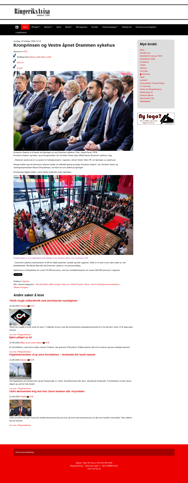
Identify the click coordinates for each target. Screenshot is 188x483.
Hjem (142, 50)
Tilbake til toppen (20, 287)
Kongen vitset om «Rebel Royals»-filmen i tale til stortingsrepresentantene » (87, 284)
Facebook (144, 62)
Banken (47, 27)
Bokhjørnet (127, 27)
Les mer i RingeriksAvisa (20, 334)
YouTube (144, 71)
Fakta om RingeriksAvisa (151, 89)
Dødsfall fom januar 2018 (151, 56)
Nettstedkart (145, 101)
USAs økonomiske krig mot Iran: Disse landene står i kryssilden (47, 391)
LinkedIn (143, 80)
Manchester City (147, 98)
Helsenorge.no (146, 92)
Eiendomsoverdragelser (146, 27)
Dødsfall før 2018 (147, 59)
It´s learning (145, 86)
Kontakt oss (145, 53)
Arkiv (25, 27)
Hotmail (143, 68)
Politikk (23, 396)
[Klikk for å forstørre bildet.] (73, 111)
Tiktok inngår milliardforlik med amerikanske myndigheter (43, 300)
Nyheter (26, 281)
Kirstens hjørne (146, 95)
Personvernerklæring (25, 452)
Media (68, 27)
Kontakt (94, 27)
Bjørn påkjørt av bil (20, 337)
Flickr (142, 77)
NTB (25, 51)
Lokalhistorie (21, 32)
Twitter (143, 65)
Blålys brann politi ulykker (31, 343)
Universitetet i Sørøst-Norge (152, 83)
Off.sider (35, 27)
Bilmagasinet (81, 27)
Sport (58, 27)
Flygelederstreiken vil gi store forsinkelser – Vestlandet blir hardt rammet (52, 354)
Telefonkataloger (109, 27)
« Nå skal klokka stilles (44, 284)
